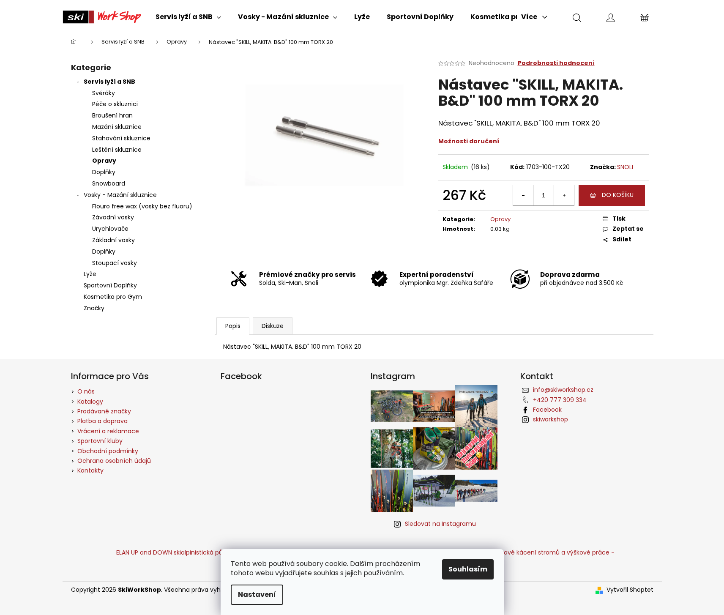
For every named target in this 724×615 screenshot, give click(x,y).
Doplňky (103, 172)
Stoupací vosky (114, 263)
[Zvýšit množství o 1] (564, 195)
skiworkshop (550, 419)
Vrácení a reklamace (108, 431)
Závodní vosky (113, 217)
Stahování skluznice (121, 138)
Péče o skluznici (115, 104)
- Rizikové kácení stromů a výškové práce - (551, 552)
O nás (86, 391)
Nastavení (257, 594)
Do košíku (618, 195)
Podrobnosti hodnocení (556, 63)
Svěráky (103, 93)
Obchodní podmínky (107, 451)
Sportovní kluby (100, 441)
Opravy (104, 160)
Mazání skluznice (117, 127)
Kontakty (90, 470)
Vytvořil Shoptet (630, 590)
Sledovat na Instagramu (440, 523)
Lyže (90, 274)
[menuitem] (188, 17)
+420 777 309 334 (560, 400)
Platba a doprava (102, 421)
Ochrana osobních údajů (114, 460)
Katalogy (90, 401)
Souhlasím (467, 569)
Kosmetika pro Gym (113, 296)
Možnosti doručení (468, 141)
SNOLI (625, 167)
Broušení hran (112, 115)
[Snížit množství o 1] (523, 195)
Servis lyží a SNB (109, 81)
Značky (94, 308)
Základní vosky (113, 240)
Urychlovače (110, 228)
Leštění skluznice (117, 149)
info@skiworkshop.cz (563, 389)
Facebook (547, 409)
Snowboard (108, 183)
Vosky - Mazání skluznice (120, 195)
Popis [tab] (232, 326)
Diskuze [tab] (273, 326)
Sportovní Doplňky (110, 285)
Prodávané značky (104, 411)
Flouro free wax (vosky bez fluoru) (142, 206)
